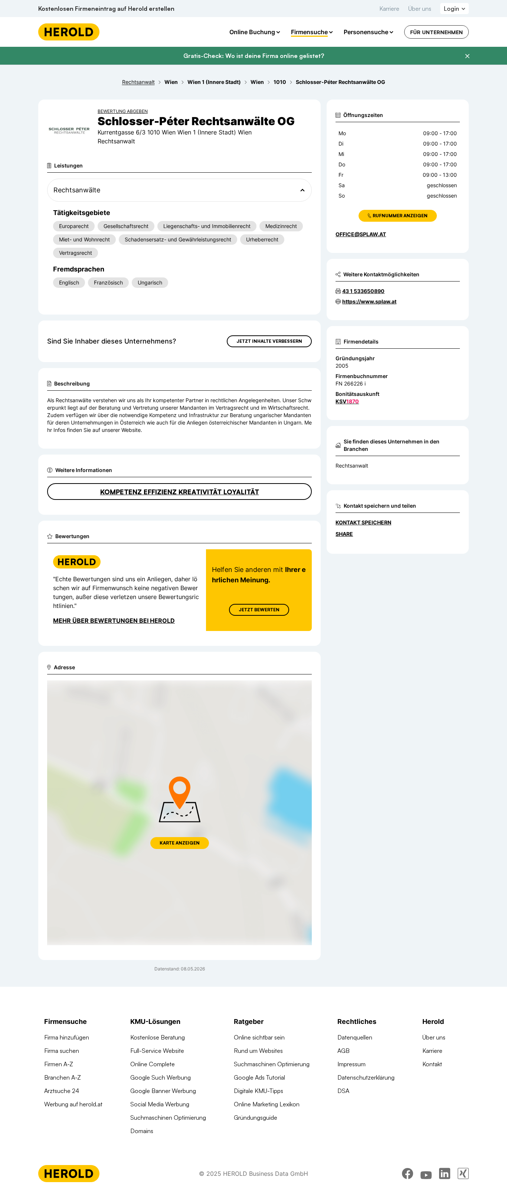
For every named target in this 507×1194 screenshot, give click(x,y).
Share (344, 534)
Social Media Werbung (159, 1104)
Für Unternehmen (436, 32)
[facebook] (407, 1173)
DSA (343, 1090)
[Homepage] (68, 31)
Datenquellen (354, 1037)
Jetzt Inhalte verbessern (269, 341)
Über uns (419, 8)
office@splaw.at (361, 234)
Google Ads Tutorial (259, 1077)
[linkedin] (444, 1173)
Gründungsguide (255, 1117)
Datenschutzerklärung (366, 1077)
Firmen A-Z (58, 1064)
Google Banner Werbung (163, 1090)
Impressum (351, 1064)
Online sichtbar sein (259, 1037)
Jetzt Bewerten (259, 609)
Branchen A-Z (62, 1077)
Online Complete (152, 1064)
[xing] (463, 1173)
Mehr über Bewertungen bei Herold (114, 620)
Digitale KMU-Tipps (258, 1090)
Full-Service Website (157, 1050)
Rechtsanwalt (352, 465)
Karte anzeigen (180, 843)
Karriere (389, 8)
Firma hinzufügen (66, 1037)
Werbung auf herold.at (73, 1104)
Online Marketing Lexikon (267, 1104)
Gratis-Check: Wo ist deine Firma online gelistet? (253, 55)
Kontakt (432, 1064)
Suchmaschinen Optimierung (168, 1117)
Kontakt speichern (363, 522)
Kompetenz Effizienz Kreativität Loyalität (179, 492)
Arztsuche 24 (61, 1090)
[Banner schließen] (467, 56)
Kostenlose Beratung (157, 1037)
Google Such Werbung (160, 1077)
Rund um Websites (258, 1050)
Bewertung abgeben (123, 111)
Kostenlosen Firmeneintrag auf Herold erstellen (106, 8)
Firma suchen (61, 1050)
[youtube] (426, 1173)
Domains (141, 1131)
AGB (343, 1050)
